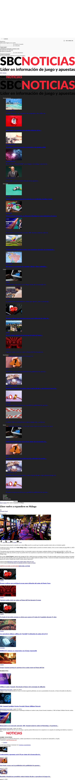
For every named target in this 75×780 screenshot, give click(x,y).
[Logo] (11, 79)
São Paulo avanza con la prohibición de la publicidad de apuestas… (26, 371)
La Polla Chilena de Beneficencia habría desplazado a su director (25, 422)
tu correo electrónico (18, 52)
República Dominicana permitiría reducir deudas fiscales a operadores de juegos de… (31, 388)
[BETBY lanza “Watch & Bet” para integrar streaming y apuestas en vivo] (14, 159)
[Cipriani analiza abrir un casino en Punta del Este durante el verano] (14, 347)
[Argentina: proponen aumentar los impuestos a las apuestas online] (14, 143)
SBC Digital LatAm (7, 498)
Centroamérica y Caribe (11, 385)
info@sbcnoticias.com (11, 740)
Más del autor (24, 566)
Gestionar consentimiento (25, 745)
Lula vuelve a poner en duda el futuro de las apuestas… (22, 181)
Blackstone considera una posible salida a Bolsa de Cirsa (21, 561)
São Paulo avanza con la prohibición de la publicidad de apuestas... (20, 765)
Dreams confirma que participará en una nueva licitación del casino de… (28, 318)
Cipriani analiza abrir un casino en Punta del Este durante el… (25, 352)
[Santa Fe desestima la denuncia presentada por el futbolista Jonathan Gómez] (14, 194)
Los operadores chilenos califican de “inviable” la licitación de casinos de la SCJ (24, 634)
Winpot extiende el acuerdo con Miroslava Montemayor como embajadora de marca (31, 216)
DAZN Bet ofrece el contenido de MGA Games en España (22, 562)
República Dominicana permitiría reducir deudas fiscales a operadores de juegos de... (25, 776)
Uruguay (51, 426)
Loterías (18, 356)
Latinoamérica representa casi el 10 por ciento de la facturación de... (20, 754)
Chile (7, 419)
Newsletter (5, 495)
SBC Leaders (5, 497)
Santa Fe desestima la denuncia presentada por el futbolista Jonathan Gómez (29, 199)
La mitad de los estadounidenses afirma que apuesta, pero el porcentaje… (28, 301)
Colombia (8, 246)
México (45, 426)
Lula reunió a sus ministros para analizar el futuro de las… (23, 130)
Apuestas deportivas (7, 98)
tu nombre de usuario (18, 44)
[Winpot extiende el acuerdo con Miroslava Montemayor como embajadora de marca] (14, 211)
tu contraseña (17, 45)
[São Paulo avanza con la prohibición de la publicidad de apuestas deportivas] (14, 367)
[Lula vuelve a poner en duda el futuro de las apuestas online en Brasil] (14, 176)
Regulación (30, 356)
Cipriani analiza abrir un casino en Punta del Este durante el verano (20, 600)
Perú (48, 426)
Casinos (4, 269)
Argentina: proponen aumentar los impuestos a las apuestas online (26, 147)
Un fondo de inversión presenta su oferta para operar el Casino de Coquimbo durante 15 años (28, 617)
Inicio (1, 502)
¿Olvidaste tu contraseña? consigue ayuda (9, 48)
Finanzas (14, 356)
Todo (7, 356)
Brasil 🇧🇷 (5, 496)
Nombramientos (24, 356)
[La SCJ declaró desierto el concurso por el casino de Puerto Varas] (14, 331)
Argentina (8, 196)
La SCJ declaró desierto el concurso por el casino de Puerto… (24, 335)
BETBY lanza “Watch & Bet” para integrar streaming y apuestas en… (27, 164)
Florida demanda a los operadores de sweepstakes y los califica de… (26, 113)
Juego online (5, 183)
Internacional (9, 229)
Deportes (10, 356)
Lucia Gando (9, 689)
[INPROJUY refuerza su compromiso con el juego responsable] (8, 646)
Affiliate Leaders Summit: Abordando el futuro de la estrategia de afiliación (22, 687)
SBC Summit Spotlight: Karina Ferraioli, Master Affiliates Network (20, 706)
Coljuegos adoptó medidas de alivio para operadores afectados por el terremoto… (30, 249)
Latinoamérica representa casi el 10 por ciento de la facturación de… (26, 284)
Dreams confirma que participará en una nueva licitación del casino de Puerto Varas (25, 583)
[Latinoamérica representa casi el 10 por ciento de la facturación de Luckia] (14, 280)
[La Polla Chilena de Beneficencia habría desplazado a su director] (14, 418)
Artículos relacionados (9, 566)
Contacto (6, 38)
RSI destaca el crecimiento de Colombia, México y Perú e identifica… (26, 266)
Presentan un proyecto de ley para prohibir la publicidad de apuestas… (27, 405)
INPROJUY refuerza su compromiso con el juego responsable (18, 650)
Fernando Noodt (4, 511)
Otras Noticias (5, 354)
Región (4, 425)
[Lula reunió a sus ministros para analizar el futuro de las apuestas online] (14, 126)
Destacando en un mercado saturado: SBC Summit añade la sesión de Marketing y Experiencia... (29, 725)
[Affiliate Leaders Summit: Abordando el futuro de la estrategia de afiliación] (5, 684)
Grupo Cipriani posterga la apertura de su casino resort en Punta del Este (22, 667)
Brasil (7, 368)
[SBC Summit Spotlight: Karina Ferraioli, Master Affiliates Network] (5, 703)
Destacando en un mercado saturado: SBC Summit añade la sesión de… (27, 232)
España (35, 426)
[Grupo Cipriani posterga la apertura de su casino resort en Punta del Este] (8, 663)
